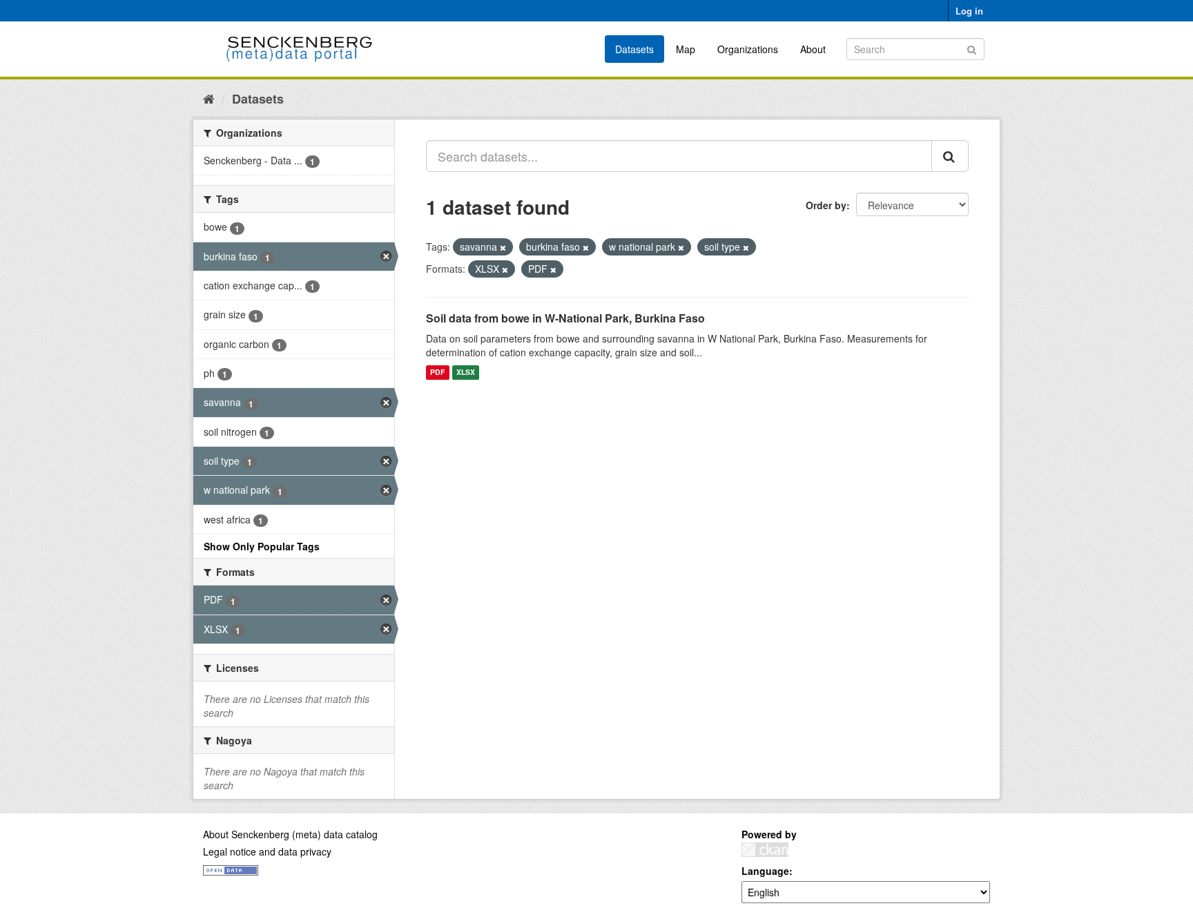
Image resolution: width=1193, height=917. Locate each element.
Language (765, 871)
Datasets (634, 49)
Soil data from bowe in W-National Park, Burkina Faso (565, 318)
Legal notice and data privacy (267, 851)
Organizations (747, 49)
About (813, 49)
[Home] (209, 98)
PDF (437, 372)
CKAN (764, 849)
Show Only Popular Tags (262, 546)
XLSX (465, 372)
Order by (826, 205)
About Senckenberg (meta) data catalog (290, 834)
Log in (969, 10)
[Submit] (972, 48)
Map (685, 49)
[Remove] (503, 247)
